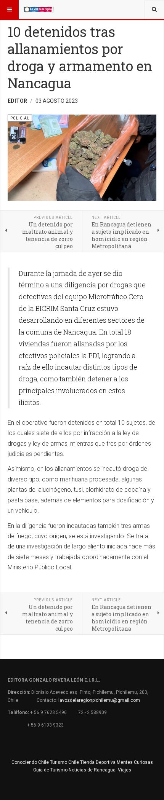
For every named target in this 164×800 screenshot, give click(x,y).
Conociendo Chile (30, 762)
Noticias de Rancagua (92, 770)
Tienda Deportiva (98, 762)
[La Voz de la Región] (39, 9)
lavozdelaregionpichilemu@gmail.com (99, 700)
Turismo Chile (64, 762)
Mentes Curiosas (135, 762)
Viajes (124, 770)
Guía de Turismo (50, 770)
